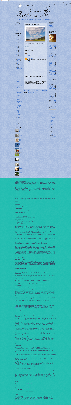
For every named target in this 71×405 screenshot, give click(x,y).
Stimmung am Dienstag (19, 72)
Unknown (28, 58)
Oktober (18, 60)
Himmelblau (18, 87)
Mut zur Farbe (19, 78)
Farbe (51, 57)
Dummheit (50, 56)
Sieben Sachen (19, 76)
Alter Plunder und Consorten (52, 46)
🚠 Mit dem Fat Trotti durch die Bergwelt (52, 134)
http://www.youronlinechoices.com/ (20, 307)
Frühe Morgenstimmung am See (52, 126)
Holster (53, 66)
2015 (17, 54)
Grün (17, 77)
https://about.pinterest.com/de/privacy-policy (32, 399)
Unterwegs (54, 100)
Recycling (50, 87)
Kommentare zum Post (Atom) (31, 92)
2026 (17, 39)
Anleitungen (30, 19)
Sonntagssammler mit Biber (20, 149)
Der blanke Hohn (20, 154)
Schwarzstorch (20, 144)
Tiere (54, 99)
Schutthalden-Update (19, 99)
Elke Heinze (51, 120)
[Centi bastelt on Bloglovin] (52, 110)
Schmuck (50, 93)
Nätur (49, 80)
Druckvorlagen (38, 19)
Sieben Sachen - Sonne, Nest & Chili (19, 86)
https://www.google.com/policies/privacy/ (27, 383)
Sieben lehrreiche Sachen (20, 168)
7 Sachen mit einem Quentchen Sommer (19, 105)
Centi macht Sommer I (18, 70)
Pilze (49, 84)
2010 (17, 124)
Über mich (24, 19)
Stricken (50, 97)
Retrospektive (52, 89)
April (18, 116)
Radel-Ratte (51, 86)
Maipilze (18, 96)
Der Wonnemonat (19, 101)
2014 (17, 55)
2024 (17, 42)
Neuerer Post (26, 90)
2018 (17, 50)
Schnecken (50, 94)
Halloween (50, 65)
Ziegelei (50, 106)
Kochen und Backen (52, 71)
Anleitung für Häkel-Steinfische (20, 130)
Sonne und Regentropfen (19, 74)
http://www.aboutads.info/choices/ (38, 306)
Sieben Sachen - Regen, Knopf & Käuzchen (19, 93)
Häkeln (50, 64)
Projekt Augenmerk (51, 85)
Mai (17, 67)
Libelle (51, 130)
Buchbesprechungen (47, 19)
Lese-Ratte (50, 73)
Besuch (18, 81)
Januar (18, 120)
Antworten (28, 55)
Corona (50, 53)
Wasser (50, 103)
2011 (17, 123)
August (18, 63)
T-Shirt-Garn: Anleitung (20, 135)
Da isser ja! (18, 110)
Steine (50, 96)
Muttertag (18, 95)
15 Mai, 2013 (32, 58)
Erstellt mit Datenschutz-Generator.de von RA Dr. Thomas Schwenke (24, 400)
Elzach (55, 56)
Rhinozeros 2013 (19, 107)
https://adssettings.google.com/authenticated (42, 383)
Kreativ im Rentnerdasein (52, 129)
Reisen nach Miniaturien (52, 88)
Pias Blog (51, 124)
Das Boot (18, 80)
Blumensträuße (51, 52)
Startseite (18, 19)
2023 (17, 43)
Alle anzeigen (54, 136)
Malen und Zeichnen (52, 74)
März (18, 117)
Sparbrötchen (51, 95)
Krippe (52, 72)
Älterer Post (44, 90)
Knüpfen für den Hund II (20, 139)
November (18, 59)
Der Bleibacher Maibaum (19, 114)
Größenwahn (50, 62)
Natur (28, 47)
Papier (52, 83)
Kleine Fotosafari (19, 68)
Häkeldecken (50, 63)
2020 (17, 47)
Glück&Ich (53, 61)
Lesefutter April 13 (19, 102)
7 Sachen (50, 45)
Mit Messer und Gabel (19, 112)
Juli (17, 64)
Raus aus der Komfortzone (51, 121)
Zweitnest (54, 106)
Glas (49, 61)
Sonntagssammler (20, 158)
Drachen (53, 54)
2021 (17, 46)
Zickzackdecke (51, 105)
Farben (55, 57)
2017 (17, 51)
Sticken (53, 96)
